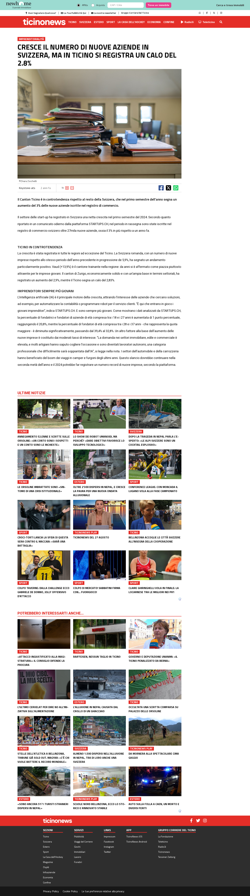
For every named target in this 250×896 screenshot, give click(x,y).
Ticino (72, 22)
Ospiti (46, 867)
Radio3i (189, 22)
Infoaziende (49, 872)
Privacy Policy (51, 891)
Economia (154, 22)
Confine (168, 22)
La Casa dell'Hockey (131, 22)
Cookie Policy (70, 891)
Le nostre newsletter (105, 13)
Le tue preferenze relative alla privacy (103, 891)
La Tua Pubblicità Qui (75, 13)
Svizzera (85, 22)
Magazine (48, 862)
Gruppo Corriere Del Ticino (135, 12)
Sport (110, 22)
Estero (99, 22)
